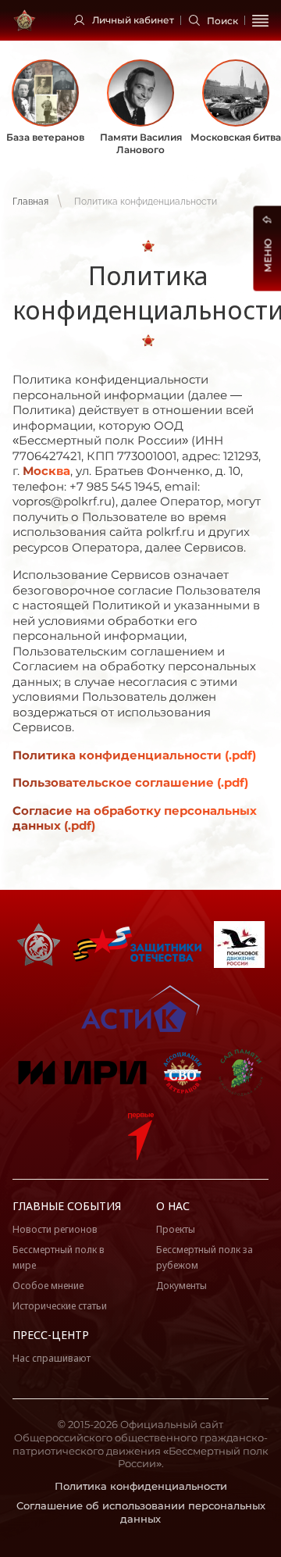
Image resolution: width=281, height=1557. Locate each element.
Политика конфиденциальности (141, 1486)
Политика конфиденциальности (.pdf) (134, 755)
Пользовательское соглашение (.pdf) (130, 782)
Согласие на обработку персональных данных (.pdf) (134, 818)
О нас (173, 1205)
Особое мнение (48, 1285)
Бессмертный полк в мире (58, 1257)
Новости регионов (55, 1229)
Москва (46, 470)
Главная (30, 201)
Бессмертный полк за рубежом (204, 1257)
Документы (181, 1285)
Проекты (175, 1229)
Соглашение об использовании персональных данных (140, 1512)
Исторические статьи (59, 1305)
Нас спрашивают (51, 1358)
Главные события (66, 1205)
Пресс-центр (50, 1334)
